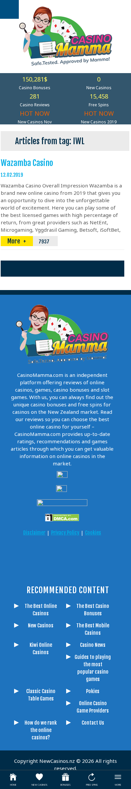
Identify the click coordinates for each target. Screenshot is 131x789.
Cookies (93, 532)
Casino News (92, 645)
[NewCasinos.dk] (45, 572)
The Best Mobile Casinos (92, 629)
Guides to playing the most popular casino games (93, 668)
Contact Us (93, 723)
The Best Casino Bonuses (92, 610)
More (14, 241)
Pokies (92, 691)
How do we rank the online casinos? (41, 730)
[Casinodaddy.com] (104, 553)
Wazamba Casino (27, 163)
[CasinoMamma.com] (20, 553)
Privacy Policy (65, 532)
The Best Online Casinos (41, 610)
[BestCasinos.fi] (53, 553)
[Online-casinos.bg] (79, 572)
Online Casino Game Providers (93, 707)
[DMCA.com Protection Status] (62, 517)
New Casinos (40, 625)
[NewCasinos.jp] (87, 553)
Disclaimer (34, 532)
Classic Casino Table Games (40, 695)
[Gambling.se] (37, 553)
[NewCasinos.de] (70, 553)
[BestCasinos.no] (62, 572)
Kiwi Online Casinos (41, 649)
